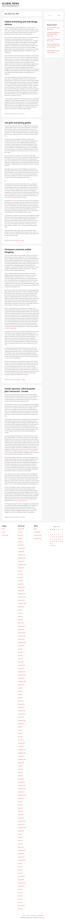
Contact (4, 532)
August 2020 (21, 762)
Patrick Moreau (16, 240)
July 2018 (20, 834)
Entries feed (37, 532)
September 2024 (22, 603)
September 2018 (22, 827)
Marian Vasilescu (16, 113)
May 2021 (20, 733)
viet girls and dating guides (18, 122)
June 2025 (20, 574)
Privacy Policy (5, 535)
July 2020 (20, 766)
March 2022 (20, 701)
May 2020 (20, 772)
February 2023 (21, 665)
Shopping (23, 379)
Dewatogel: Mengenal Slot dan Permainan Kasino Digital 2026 (53, 34)
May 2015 (20, 902)
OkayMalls (26, 374)
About (3, 529)
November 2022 (22, 675)
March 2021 (20, 740)
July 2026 (20, 532)
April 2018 (20, 844)
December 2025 (21, 554)
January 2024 (21, 629)
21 (60, 539)
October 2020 (21, 756)
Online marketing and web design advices (21, 23)
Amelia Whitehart (16, 379)
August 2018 (21, 831)
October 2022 (21, 678)
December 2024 (21, 593)
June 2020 (20, 769)
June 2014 (20, 909)
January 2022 (21, 707)
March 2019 (20, 814)
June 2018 (20, 837)
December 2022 (21, 671)
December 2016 (21, 883)
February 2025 (21, 587)
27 (58, 541)
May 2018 (20, 840)
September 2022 (22, 681)
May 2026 (20, 538)
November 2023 (22, 636)
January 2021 (21, 746)
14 (60, 536)
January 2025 (21, 590)
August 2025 (21, 567)
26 (56, 541)
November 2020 (22, 753)
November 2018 (22, 821)
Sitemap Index (40, 915)
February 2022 (21, 704)
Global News (10, 3)
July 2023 (20, 649)
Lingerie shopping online (11, 328)
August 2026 (21, 529)
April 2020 (20, 775)
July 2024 (20, 610)
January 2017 (21, 879)
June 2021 (20, 730)
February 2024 (21, 626)
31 (52, 543)
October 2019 (21, 792)
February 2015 (21, 905)
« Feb (51, 545)
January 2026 (21, 551)
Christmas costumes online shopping (18, 250)
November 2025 (22, 558)
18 (54, 539)
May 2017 (20, 870)
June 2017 (20, 866)
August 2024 (21, 606)
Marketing (23, 517)
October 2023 (21, 639)
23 (50, 541)
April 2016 (20, 899)
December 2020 (21, 749)
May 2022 (20, 694)
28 (60, 541)
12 (56, 536)
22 (62, 539)
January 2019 (21, 818)
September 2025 (22, 564)
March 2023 (20, 662)
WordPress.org (37, 538)
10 (52, 536)
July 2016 (20, 889)
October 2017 (21, 857)
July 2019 (20, 801)
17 (52, 539)
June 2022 (20, 691)
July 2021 (20, 727)
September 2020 (22, 759)
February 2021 (21, 743)
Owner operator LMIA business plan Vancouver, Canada (20, 390)
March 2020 (20, 779)
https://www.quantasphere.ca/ (20, 500)
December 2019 (21, 785)
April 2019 (20, 811)
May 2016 (20, 896)
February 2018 (21, 850)
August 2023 (21, 645)
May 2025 (20, 577)
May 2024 (20, 616)
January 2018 (21, 853)
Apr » (54, 545)
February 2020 (21, 782)
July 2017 (20, 863)
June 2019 (20, 805)
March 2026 (20, 545)
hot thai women (14, 200)
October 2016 (21, 886)
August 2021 (21, 723)
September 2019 (22, 795)
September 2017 (22, 860)
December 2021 (21, 710)
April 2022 (20, 697)
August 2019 (21, 798)
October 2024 (21, 600)
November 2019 (22, 788)
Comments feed (37, 535)
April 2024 (20, 619)
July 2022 (20, 688)
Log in (35, 529)
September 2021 (22, 720)
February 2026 (21, 548)
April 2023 (20, 658)
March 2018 (20, 847)
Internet (22, 113)
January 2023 (21, 668)
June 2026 (20, 535)
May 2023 (20, 655)
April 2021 (20, 736)
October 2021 (21, 717)
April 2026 (20, 541)
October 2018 (21, 824)
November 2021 (22, 714)
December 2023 (21, 632)
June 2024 (20, 613)
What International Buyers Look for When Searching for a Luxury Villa (53, 45)
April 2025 (20, 580)
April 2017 (20, 873)
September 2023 (22, 642)
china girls (31, 164)
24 (52, 541)
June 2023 (20, 652)
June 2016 (20, 892)
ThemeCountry (42, 917)
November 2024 (22, 597)
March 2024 (20, 623)
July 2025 (20, 571)
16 (50, 539)
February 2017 (21, 876)
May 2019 (20, 808)
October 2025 (21, 561)
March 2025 (20, 584)
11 (54, 536)
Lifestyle (22, 240)
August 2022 (21, 684)
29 (62, 541)
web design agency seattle (15, 95)
